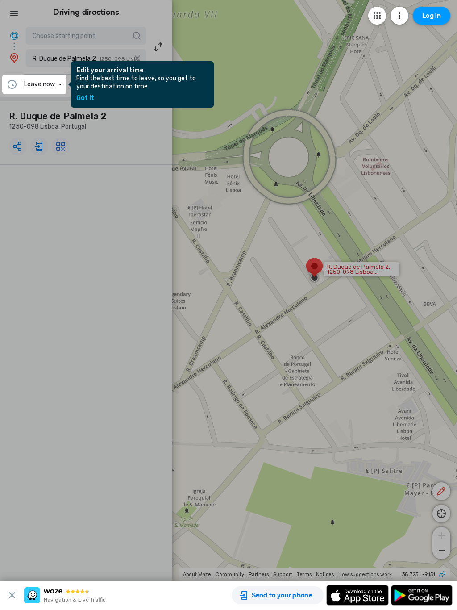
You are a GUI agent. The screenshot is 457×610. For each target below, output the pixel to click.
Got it (85, 98)
